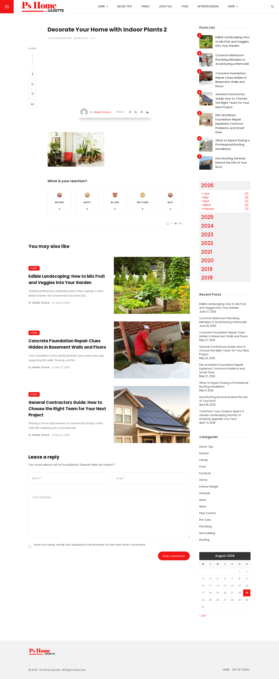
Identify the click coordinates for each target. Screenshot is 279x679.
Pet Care (205, 520)
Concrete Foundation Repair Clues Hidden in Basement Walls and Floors (67, 344)
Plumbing (205, 526)
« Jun (202, 615)
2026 (207, 185)
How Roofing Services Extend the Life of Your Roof (231, 162)
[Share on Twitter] (32, 84)
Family (145, 6)
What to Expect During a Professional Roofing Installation (232, 144)
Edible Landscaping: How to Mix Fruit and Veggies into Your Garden (66, 279)
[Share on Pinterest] (32, 94)
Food (185, 6)
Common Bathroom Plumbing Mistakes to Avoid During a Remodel (232, 59)
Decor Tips (124, 6)
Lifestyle (165, 6)
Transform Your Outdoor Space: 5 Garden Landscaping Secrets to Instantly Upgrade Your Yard (221, 415)
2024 (207, 225)
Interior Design (208, 6)
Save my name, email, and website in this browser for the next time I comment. (90, 545)
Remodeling (207, 533)
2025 (207, 217)
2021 (206, 252)
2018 (207, 277)
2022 (207, 243)
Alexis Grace (102, 112)
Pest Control (207, 513)
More (231, 6)
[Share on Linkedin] (32, 104)
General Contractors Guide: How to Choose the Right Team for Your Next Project (67, 409)
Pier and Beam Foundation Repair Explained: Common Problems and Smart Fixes (229, 123)
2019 (207, 269)
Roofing (204, 540)
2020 (207, 260)
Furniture (205, 473)
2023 (207, 234)
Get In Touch (240, 669)
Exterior (204, 453)
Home (101, 6)
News (202, 506)
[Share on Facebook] (32, 74)
